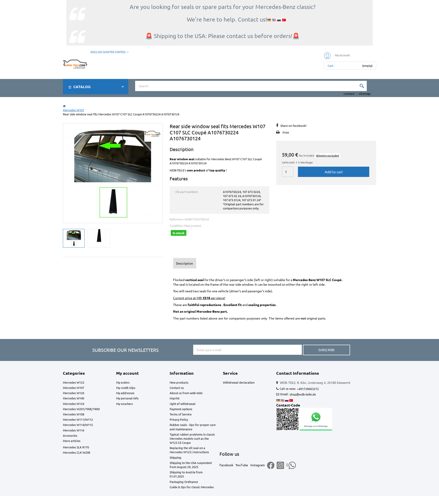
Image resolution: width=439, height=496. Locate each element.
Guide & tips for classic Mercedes (192, 487)
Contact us (177, 388)
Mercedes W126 (73, 393)
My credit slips (125, 388)
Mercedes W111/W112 (78, 419)
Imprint (174, 398)
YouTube (242, 465)
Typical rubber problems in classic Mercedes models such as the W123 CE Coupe (192, 438)
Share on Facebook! (293, 125)
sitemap (364, 93)
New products (179, 382)
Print (286, 132)
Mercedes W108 (73, 414)
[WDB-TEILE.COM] (75, 63)
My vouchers (124, 404)
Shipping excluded (327, 155)
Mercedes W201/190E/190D (81, 409)
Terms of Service (181, 414)
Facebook (226, 465)
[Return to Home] (64, 106)
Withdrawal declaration (238, 382)
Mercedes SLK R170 (76, 447)
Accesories (70, 435)
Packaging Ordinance (184, 482)
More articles (71, 441)
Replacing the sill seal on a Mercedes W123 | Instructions (189, 450)
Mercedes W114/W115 (78, 425)
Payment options (181, 409)
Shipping (175, 457)
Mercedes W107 (73, 388)
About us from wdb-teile (186, 393)
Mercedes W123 (73, 382)
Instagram (257, 465)
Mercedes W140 (73, 398)
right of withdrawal (182, 404)
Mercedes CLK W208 (76, 452)
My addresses (125, 393)
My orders (123, 382)
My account (127, 373)
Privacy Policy (179, 419)
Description (184, 263)
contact (349, 93)
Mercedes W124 (73, 404)
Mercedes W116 (73, 430)
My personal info (127, 398)
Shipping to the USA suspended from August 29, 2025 (191, 465)
